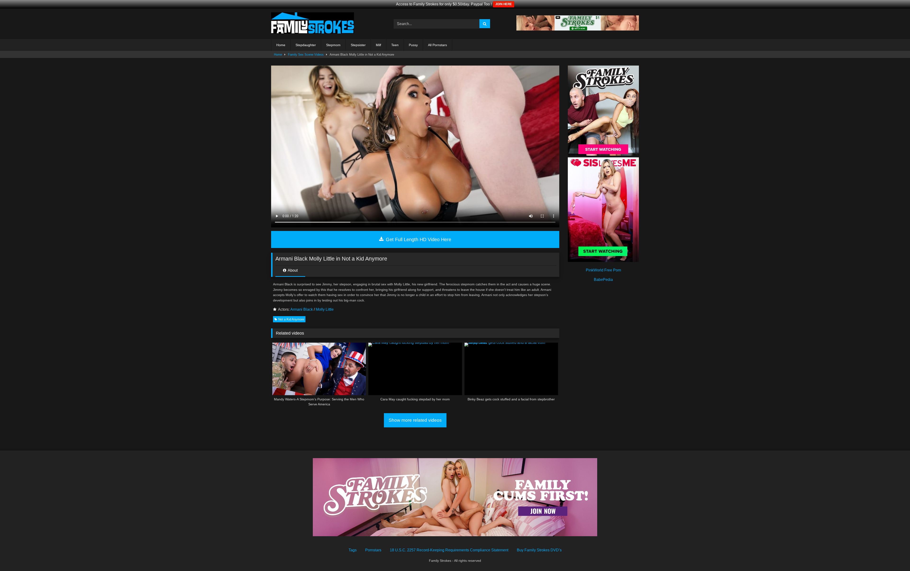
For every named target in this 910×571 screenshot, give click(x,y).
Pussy (413, 45)
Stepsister (358, 45)
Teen (395, 45)
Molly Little (325, 309)
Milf (378, 45)
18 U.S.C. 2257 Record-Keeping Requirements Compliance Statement (449, 550)
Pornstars (373, 550)
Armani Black (301, 309)
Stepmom (333, 45)
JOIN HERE (503, 4)
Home (280, 45)
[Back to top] (895, 557)
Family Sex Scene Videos (306, 54)
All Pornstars (437, 45)
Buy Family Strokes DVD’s (539, 550)
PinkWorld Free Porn (603, 270)
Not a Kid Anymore (291, 319)
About (292, 270)
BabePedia (603, 280)
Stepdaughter (306, 45)
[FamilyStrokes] (312, 23)
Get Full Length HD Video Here (417, 239)
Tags (353, 550)
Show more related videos (415, 420)
